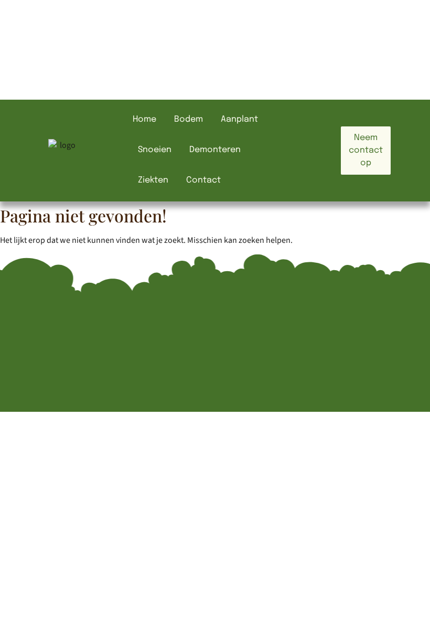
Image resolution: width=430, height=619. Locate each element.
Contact (203, 180)
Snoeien (154, 149)
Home (144, 119)
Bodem (188, 119)
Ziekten (153, 180)
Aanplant (239, 119)
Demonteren (215, 149)
